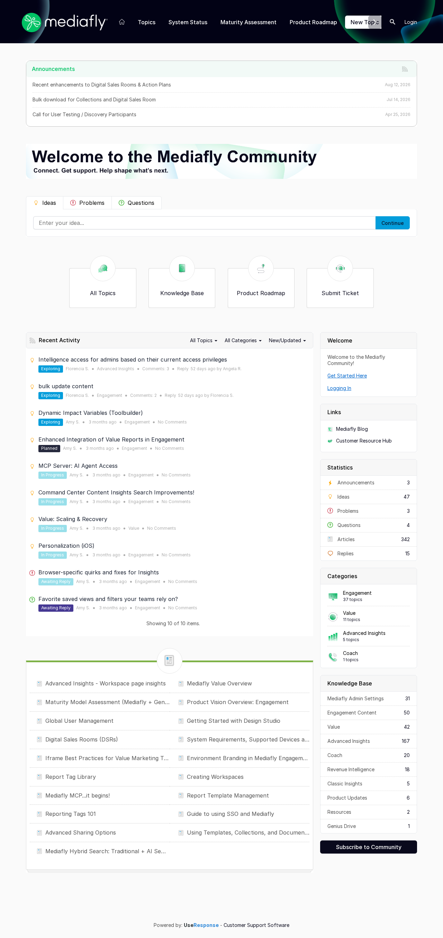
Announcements (373, 482)
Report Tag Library (70, 776)
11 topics (351, 619)
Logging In (339, 388)
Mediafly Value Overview (219, 683)
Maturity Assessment (248, 22)
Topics (146, 22)
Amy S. (73, 422)
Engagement (357, 593)
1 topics (351, 659)
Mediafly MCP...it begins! (77, 795)
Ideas (49, 202)
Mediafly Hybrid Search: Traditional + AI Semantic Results (107, 851)
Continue (392, 223)
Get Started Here (347, 376)
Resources (368, 812)
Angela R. (232, 368)
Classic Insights (368, 783)
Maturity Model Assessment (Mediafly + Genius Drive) (107, 702)
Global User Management (79, 720)
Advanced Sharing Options (80, 832)
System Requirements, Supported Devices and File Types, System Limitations (248, 739)
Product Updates (368, 798)
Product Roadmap (313, 22)
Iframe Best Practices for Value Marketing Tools (107, 758)
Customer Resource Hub (364, 441)
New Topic (365, 22)
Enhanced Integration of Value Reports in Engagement (111, 439)
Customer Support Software (256, 925)
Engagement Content (368, 713)
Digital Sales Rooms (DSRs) (81, 739)
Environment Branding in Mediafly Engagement (248, 758)
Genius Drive (368, 826)
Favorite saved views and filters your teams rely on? (108, 598)
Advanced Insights (364, 633)
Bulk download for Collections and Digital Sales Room (94, 99)
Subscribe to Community (368, 847)
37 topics (352, 599)
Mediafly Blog (352, 429)
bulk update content (65, 386)
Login (411, 22)
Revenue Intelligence (368, 769)
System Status (188, 22)
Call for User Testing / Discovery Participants (84, 114)
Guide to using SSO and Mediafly (230, 813)
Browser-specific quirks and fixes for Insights (98, 572)
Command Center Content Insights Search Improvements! (116, 492)
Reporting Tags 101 (70, 813)
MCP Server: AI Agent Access (78, 465)
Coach (350, 653)
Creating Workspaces (215, 776)
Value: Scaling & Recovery (72, 519)
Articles (373, 539)
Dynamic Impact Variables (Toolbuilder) (90, 412)
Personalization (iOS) (66, 545)
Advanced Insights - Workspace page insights (105, 683)
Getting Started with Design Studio (233, 720)
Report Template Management (228, 795)
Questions (141, 202)
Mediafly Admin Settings (368, 698)
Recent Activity (59, 340)
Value (349, 613)
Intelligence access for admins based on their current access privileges (132, 359)
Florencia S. (77, 368)
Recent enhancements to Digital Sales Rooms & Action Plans (102, 85)
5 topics (351, 639)
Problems (92, 202)
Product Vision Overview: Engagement (238, 702)
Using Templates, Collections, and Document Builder (248, 832)
